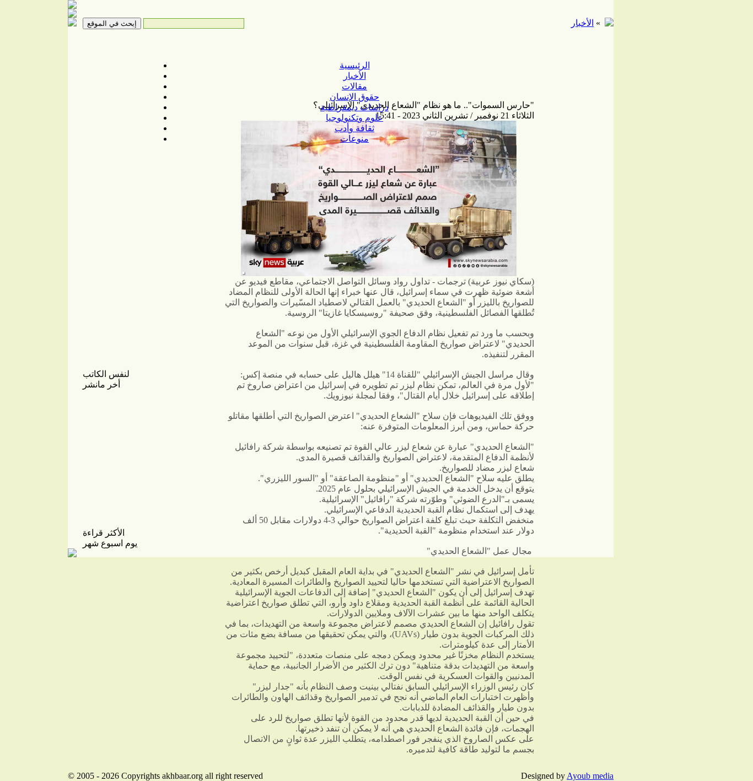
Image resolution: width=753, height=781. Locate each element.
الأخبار (354, 75)
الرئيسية (355, 65)
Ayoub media (590, 775)
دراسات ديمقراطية (354, 107)
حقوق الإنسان (354, 96)
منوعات (354, 138)
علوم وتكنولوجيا (354, 117)
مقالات (354, 86)
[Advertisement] (652, 176)
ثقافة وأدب (354, 128)
